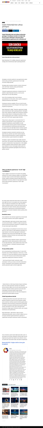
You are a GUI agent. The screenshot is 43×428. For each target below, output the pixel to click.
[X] (20, 379)
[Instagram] (12, 379)
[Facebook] (10, 379)
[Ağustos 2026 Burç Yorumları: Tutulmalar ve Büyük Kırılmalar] (15, 412)
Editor (6, 28)
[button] (39, 2)
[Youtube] (21, 379)
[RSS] (18, 379)
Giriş (10, 0)
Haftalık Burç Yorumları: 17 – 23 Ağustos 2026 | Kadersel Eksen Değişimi (23, 394)
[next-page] (4, 421)
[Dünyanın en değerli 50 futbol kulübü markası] (6, 389)
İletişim (26, 0)
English (29, 0)
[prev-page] (2, 421)
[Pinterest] (16, 379)
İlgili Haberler (5, 384)
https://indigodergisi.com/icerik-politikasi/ (15, 350)
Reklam (23, 0)
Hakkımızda (13, 0)
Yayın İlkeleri (19, 0)
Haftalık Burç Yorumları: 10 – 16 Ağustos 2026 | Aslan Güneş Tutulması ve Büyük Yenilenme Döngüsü (6, 405)
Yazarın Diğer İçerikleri (12, 384)
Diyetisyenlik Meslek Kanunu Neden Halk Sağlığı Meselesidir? (5, 416)
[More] (20, 31)
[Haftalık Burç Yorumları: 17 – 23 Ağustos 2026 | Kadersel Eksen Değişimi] (23, 389)
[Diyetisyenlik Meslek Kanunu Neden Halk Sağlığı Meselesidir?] (6, 412)
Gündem (3, 22)
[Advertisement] (21, 12)
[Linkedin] (14, 379)
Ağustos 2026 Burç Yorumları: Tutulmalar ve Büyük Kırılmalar (15, 416)
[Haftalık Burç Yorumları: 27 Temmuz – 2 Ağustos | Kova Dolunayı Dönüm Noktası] (23, 412)
